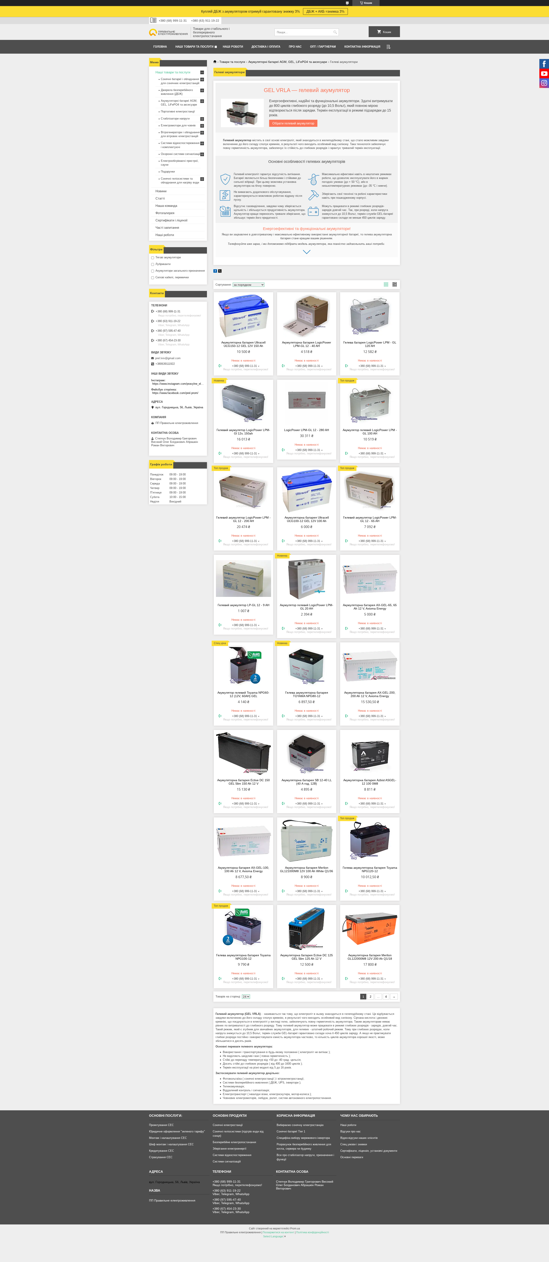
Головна (160, 46)
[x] (220, 271)
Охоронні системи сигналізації (180, 154)
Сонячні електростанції (228, 1125)
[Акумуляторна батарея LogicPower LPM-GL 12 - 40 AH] (306, 315)
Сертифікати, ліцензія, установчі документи (368, 1150)
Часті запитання (167, 227)
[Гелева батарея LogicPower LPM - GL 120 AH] (369, 315)
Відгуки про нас (350, 1131)
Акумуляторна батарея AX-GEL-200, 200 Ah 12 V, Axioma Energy (369, 694)
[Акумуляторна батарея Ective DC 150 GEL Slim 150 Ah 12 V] (243, 753)
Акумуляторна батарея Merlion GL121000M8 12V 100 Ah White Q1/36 (306, 869)
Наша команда (166, 205)
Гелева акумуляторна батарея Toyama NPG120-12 (370, 869)
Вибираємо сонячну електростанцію (300, 1125)
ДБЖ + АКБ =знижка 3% (325, 11)
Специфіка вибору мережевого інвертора (303, 1137)
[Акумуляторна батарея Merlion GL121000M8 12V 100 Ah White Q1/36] (306, 841)
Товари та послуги (232, 62)
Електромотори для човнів (178, 125)
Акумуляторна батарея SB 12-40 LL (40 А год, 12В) (307, 781)
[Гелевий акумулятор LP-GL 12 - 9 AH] (243, 578)
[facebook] (215, 271)
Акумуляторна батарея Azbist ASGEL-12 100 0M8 (369, 781)
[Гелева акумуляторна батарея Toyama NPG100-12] (243, 928)
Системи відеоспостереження (232, 1155)
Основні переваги (351, 1157)
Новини (160, 191)
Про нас (295, 46)
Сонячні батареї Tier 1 (291, 1131)
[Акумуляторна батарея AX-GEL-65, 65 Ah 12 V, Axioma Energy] (369, 578)
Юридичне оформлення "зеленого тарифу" (177, 1131)
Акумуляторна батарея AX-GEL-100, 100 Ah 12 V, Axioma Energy (243, 869)
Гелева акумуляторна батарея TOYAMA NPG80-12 (306, 694)
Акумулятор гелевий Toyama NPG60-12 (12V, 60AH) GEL (243, 694)
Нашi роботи (233, 46)
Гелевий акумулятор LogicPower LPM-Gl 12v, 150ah (243, 431)
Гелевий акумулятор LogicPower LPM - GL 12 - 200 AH (243, 519)
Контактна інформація (362, 46)
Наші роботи (164, 235)
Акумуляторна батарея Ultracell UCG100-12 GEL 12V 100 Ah (307, 519)
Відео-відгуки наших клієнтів (359, 1137)
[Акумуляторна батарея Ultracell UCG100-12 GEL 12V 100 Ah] (306, 490)
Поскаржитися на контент (278, 1232)
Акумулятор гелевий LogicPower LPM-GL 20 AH (306, 606)
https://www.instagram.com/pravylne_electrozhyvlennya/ (178, 383)
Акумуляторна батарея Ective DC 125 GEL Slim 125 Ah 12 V (306, 956)
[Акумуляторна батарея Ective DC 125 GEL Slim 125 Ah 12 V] (306, 928)
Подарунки (168, 171)
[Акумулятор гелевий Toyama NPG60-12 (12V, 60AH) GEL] (243, 666)
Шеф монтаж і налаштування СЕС (171, 1144)
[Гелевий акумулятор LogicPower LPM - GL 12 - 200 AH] (243, 490)
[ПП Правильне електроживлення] (168, 32)
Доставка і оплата (266, 46)
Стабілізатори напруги (175, 118)
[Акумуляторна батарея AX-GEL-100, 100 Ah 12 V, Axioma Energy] (243, 841)
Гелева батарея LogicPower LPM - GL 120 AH (369, 344)
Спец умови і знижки (353, 1144)
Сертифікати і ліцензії (171, 220)
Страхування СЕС (160, 1157)
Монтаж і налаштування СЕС (168, 1137)
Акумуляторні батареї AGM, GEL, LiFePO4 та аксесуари (287, 62)
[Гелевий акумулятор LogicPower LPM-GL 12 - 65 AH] (369, 490)
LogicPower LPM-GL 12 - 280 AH (306, 430)
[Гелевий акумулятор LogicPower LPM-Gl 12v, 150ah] (243, 403)
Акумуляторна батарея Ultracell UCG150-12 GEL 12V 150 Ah (243, 344)
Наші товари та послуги (194, 46)
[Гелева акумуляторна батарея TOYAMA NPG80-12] (306, 666)
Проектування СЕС (161, 1125)
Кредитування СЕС (161, 1150)
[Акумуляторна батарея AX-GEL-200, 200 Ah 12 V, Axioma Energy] (369, 666)
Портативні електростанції (178, 111)
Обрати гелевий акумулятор (293, 123)
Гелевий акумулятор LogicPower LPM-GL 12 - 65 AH (370, 519)
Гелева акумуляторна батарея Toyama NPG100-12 (243, 956)
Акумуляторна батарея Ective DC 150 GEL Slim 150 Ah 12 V (243, 781)
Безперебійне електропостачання (234, 1142)
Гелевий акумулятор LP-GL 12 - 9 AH (243, 605)
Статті (160, 198)
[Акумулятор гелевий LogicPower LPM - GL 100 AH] (369, 403)
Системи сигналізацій (227, 1161)
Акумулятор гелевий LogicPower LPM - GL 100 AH (370, 431)
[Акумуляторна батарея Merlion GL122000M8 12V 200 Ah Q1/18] (369, 928)
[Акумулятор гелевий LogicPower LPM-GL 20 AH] (306, 578)
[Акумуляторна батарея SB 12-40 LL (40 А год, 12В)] (306, 753)
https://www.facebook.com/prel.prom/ (175, 393)
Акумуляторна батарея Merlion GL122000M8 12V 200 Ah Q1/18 (370, 956)
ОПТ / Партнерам (323, 46)
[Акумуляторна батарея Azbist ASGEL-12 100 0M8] (369, 753)
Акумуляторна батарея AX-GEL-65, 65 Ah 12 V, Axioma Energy (370, 606)
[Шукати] (335, 32)
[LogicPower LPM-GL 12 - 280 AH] (306, 403)
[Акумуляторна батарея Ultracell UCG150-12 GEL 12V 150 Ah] (243, 315)
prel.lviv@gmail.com (168, 358)
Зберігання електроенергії (229, 1148)
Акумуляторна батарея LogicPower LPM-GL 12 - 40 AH (306, 344)
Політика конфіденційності (312, 1232)
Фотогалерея (164, 213)
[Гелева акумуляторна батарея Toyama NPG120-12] (369, 841)
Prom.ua (295, 1228)
